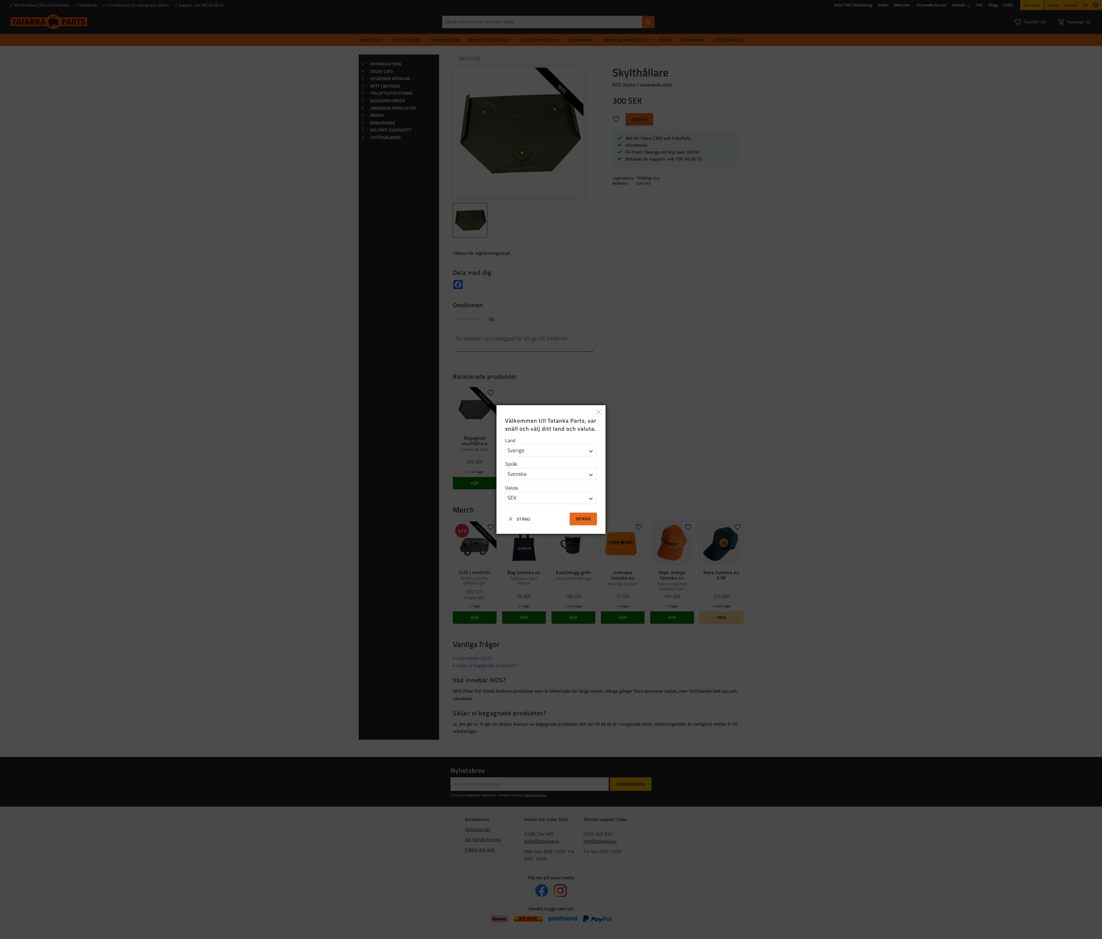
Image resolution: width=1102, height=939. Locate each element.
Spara (583, 518)
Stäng (523, 519)
